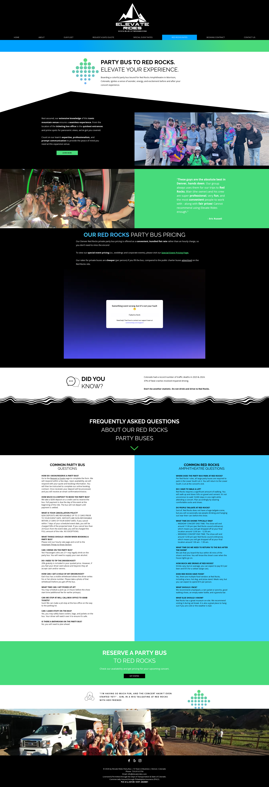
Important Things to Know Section (57, 544)
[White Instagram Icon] (140, 761)
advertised (187, 260)
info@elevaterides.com (137, 774)
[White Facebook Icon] (129, 761)
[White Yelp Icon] (134, 761)
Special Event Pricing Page (174, 252)
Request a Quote (57, 478)
